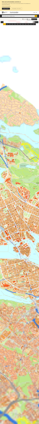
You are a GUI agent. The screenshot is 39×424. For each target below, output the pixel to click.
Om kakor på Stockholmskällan (6, 6)
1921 (30, 24)
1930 (28, 24)
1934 (25, 24)
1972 (12, 24)
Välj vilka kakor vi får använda (16, 8)
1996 (7, 24)
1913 (33, 24)
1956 (15, 24)
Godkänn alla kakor (6, 8)
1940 (23, 24)
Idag (4, 24)
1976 (9, 24)
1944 (20, 24)
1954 (17, 24)
